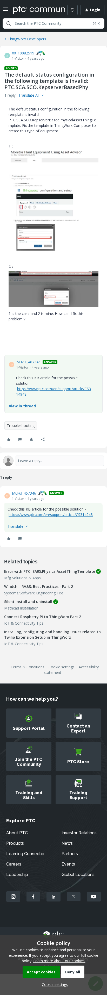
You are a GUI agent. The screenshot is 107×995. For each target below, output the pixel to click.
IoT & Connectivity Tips (23, 623)
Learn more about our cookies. (59, 960)
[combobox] (53, 23)
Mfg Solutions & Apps (22, 577)
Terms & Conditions (27, 666)
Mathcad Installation (21, 608)
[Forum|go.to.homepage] (35, 10)
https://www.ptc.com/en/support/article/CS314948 (51, 514)
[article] (53, 516)
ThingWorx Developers (27, 38)
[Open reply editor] (53, 460)
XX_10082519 (23, 53)
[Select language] (72, 10)
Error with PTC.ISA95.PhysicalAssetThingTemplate (49, 571)
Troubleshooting (21, 425)
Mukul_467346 (28, 361)
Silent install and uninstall (28, 601)
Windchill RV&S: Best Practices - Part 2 (38, 586)
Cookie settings (62, 666)
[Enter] (9, 23)
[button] (6, 10)
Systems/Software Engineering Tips (34, 592)
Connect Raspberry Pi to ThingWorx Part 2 (42, 616)
